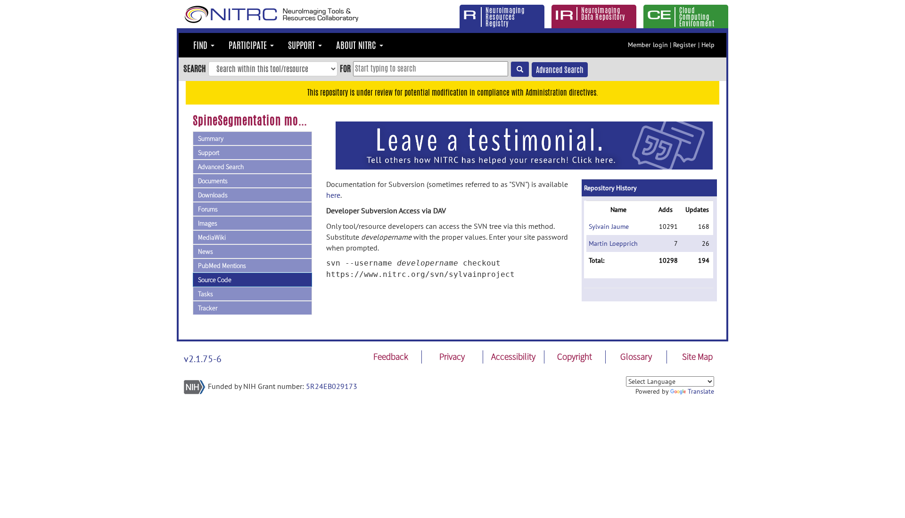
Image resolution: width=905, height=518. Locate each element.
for (345, 68)
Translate (701, 391)
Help (708, 44)
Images (207, 223)
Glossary (636, 356)
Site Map (697, 356)
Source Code (214, 279)
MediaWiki (212, 237)
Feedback (390, 356)
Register (684, 44)
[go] (519, 69)
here (333, 195)
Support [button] (302, 45)
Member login (648, 44)
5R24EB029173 (331, 386)
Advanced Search (560, 70)
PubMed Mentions (222, 265)
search (194, 68)
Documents (213, 181)
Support (208, 152)
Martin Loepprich (613, 243)
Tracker (207, 308)
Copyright (574, 356)
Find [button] (201, 45)
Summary (210, 138)
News (205, 251)
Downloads (213, 195)
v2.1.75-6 (203, 359)
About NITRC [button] (357, 45)
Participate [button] (249, 45)
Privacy (452, 356)
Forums (208, 209)
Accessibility (513, 356)
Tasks (205, 294)
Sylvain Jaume (609, 226)
